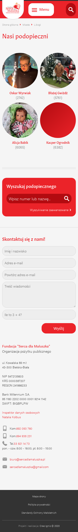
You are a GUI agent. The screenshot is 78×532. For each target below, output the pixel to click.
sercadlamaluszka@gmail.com (29, 467)
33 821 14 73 (22, 443)
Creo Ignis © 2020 (50, 526)
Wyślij (59, 328)
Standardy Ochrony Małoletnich (39, 513)
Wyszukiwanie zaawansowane (49, 210)
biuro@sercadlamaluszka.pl (27, 459)
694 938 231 (24, 436)
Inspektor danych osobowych (21, 412)
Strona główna (10, 25)
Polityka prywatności (39, 504)
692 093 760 (24, 428)
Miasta (26, 25)
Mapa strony (39, 496)
